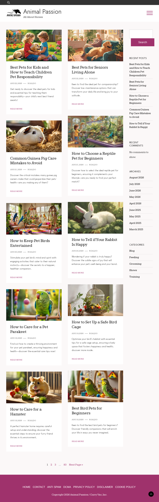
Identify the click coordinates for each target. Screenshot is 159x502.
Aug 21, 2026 (77, 165)
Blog (132, 250)
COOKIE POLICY (125, 487)
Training (134, 276)
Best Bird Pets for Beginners (87, 411)
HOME (26, 487)
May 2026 (135, 197)
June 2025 (135, 210)
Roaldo (32, 83)
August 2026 (136, 177)
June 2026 (135, 190)
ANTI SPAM (54, 487)
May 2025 (135, 216)
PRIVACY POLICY (84, 487)
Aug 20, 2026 (77, 251)
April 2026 (135, 203)
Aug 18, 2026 (77, 419)
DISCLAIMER (105, 487)
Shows (133, 270)
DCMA (67, 487)
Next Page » (76, 464)
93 (65, 464)
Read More (16, 109)
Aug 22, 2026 (16, 83)
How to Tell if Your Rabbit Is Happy (94, 242)
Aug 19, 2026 (77, 333)
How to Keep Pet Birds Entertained (30, 243)
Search (142, 42)
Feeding (134, 257)
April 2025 (135, 223)
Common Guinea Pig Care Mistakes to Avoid (33, 161)
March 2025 (136, 229)
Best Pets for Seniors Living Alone (90, 70)
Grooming (135, 263)
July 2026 (134, 184)
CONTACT (39, 487)
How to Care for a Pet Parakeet (29, 329)
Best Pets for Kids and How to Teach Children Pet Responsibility (31, 72)
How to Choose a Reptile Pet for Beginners (94, 156)
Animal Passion (42, 11)
